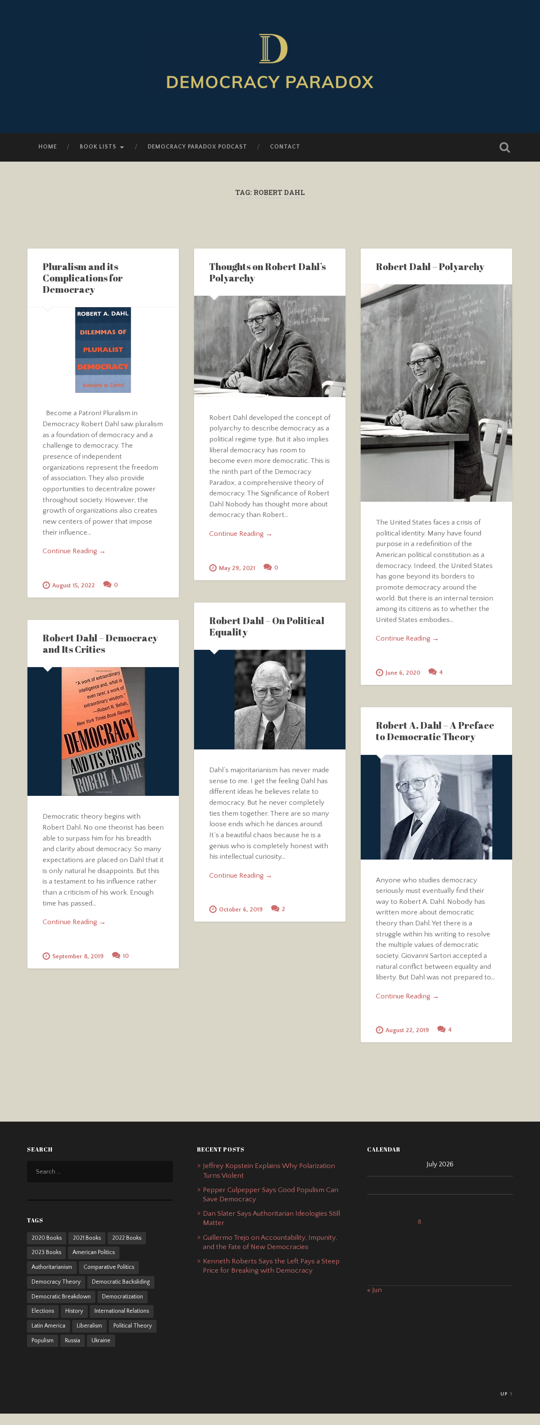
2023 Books (46, 1252)
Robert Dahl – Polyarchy (430, 266)
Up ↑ (506, 1394)
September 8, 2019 (78, 956)
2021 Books (87, 1238)
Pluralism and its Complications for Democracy (83, 278)
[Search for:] (100, 1171)
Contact (285, 146)
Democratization (122, 1296)
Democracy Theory (56, 1282)
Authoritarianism (52, 1267)
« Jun (374, 1290)
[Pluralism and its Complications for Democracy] (103, 349)
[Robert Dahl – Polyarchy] (436, 393)
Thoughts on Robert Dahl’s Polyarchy (267, 272)
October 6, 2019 (241, 909)
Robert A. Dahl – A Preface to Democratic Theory (435, 731)
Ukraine (101, 1340)
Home (47, 146)
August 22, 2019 (407, 1030)
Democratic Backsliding (121, 1282)
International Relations (121, 1311)
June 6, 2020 (403, 673)
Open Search (504, 147)
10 (126, 956)
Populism (43, 1340)
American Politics (94, 1252)
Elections (43, 1311)
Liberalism (89, 1325)
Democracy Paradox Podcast (197, 146)
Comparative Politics (109, 1267)
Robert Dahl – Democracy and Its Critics (100, 643)
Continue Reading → (74, 551)
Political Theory (132, 1325)
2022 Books (126, 1238)
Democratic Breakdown (61, 1296)
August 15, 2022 (73, 585)
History (74, 1311)
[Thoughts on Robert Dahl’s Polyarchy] (270, 346)
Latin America (48, 1325)
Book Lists (98, 146)
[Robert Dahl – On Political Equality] (270, 699)
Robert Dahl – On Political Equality (266, 626)
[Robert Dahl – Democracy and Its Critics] (103, 731)
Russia (72, 1340)
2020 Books (47, 1238)
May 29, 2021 (237, 568)
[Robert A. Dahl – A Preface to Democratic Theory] (436, 807)
